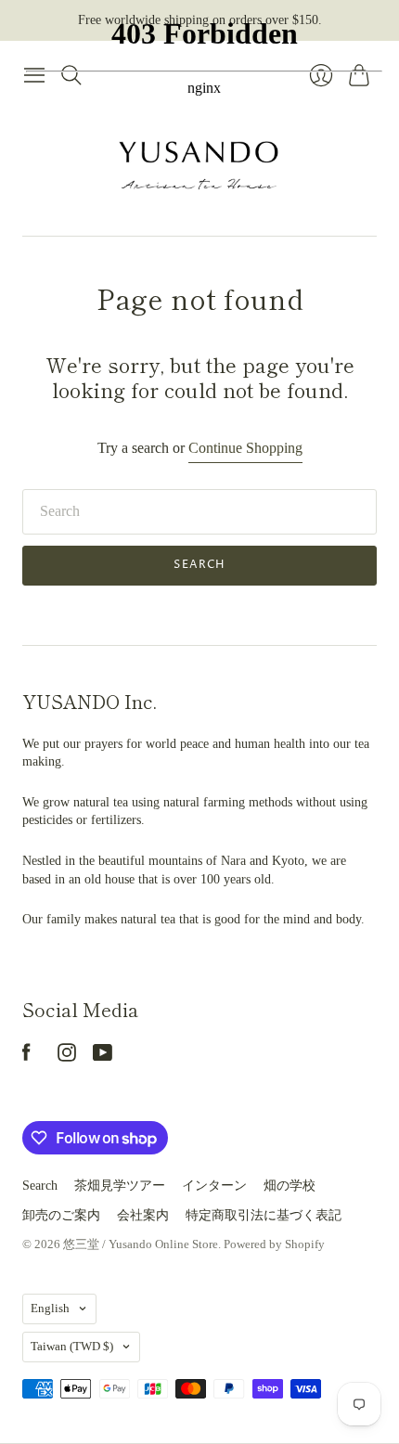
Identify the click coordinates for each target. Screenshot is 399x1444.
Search (199, 565)
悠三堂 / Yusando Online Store (140, 1244)
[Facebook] (26, 1056)
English (50, 1308)
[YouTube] (102, 1056)
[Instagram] (67, 1056)
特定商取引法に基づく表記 (263, 1215)
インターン (214, 1186)
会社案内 (143, 1215)
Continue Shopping (245, 448)
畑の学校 (289, 1186)
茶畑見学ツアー (119, 1186)
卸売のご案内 (61, 1215)
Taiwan (72, 1346)
